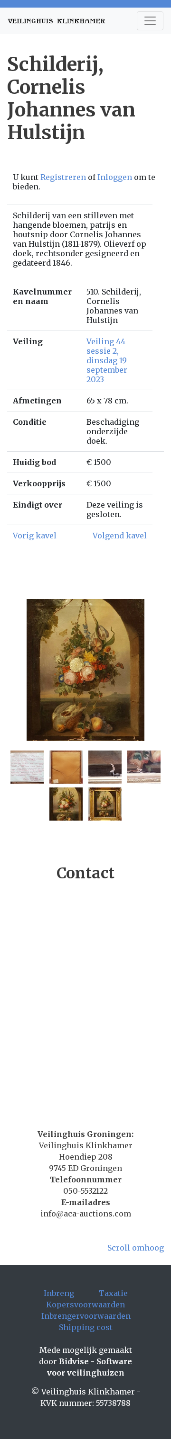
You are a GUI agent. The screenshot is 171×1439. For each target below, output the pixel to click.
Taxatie (113, 1293)
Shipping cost (86, 1327)
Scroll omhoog (135, 1247)
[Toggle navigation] (150, 20)
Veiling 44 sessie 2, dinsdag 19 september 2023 (106, 360)
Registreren (63, 177)
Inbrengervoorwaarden (86, 1316)
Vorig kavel (35, 535)
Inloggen (114, 177)
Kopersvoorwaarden (85, 1304)
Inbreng (59, 1293)
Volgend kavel (120, 535)
